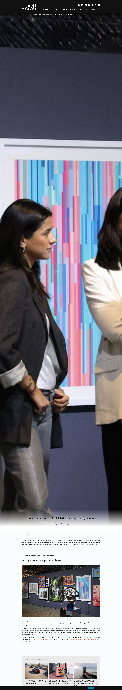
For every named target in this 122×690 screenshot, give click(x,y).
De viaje (35, 14)
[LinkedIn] (86, 5)
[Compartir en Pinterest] (99, 535)
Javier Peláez (45, 639)
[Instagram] (82, 5)
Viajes (55, 9)
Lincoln (93, 622)
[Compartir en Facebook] (98, 535)
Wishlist (73, 9)
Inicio (24, 14)
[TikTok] (92, 5)
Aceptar (91, 687)
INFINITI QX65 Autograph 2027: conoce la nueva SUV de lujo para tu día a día (35, 681)
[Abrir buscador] (99, 9)
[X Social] (96, 5)
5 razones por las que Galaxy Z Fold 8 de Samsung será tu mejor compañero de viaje (61, 681)
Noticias (64, 9)
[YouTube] (99, 5)
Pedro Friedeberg (76, 639)
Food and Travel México (62, 524)
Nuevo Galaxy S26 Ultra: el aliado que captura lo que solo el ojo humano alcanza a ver (85, 682)
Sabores (46, 9)
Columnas (83, 9)
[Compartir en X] (96, 535)
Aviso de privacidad (100, 687)
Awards (93, 9)
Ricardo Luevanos (90, 639)
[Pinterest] (89, 5)
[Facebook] (79, 5)
